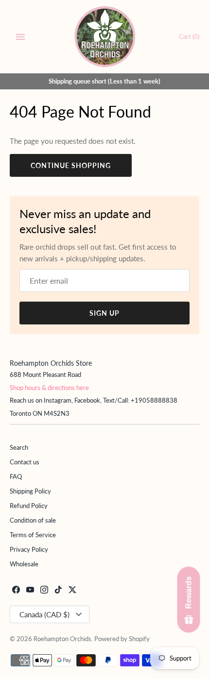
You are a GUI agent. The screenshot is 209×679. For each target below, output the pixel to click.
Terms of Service (33, 535)
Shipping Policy (30, 491)
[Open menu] (20, 37)
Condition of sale (33, 520)
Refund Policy (29, 505)
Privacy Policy (29, 549)
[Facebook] (16, 590)
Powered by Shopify (122, 639)
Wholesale (24, 564)
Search (19, 447)
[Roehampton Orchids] (104, 36)
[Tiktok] (58, 590)
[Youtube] (30, 590)
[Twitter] (72, 590)
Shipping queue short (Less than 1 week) (104, 81)
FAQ (16, 476)
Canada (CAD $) (44, 614)
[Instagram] (44, 590)
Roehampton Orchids (62, 639)
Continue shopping (71, 165)
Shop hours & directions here (49, 387)
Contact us (24, 462)
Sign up (104, 313)
